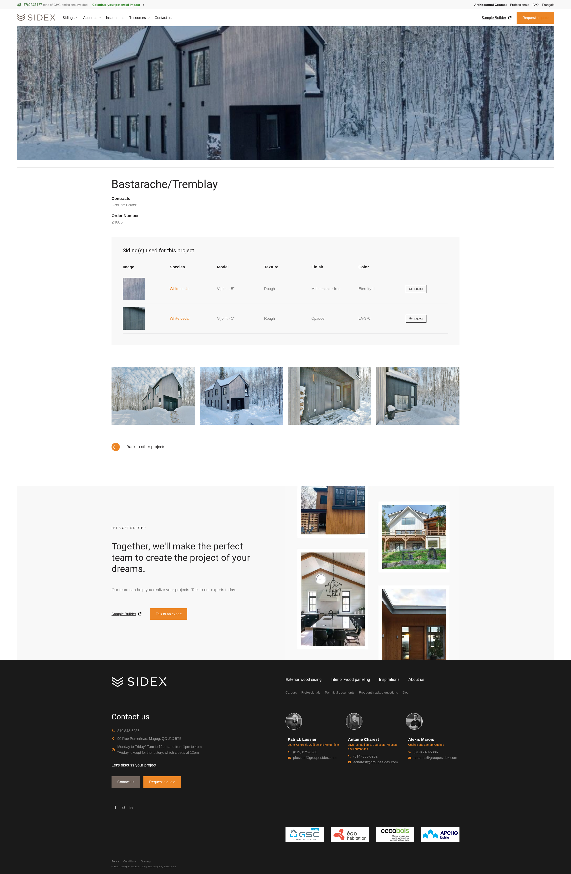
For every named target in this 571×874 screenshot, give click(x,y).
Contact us (163, 18)
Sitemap (146, 861)
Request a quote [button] (535, 18)
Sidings (68, 18)
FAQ (535, 4)
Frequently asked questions (378, 692)
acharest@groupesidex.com (375, 762)
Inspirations (115, 18)
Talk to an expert (169, 614)
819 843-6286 (128, 731)
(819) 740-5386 (426, 752)
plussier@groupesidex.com (314, 758)
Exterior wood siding (304, 679)
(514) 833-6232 (365, 756)
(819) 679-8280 (305, 752)
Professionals (519, 4)
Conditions (130, 861)
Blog (405, 692)
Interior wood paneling (350, 679)
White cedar (180, 289)
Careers (291, 692)
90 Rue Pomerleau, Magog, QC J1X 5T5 (149, 739)
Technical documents (339, 692)
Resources (137, 18)
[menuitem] (546, 4)
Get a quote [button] (416, 288)
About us (90, 18)
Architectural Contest (490, 4)
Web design (154, 866)
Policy (115, 861)
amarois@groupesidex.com (435, 758)
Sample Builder (494, 18)
